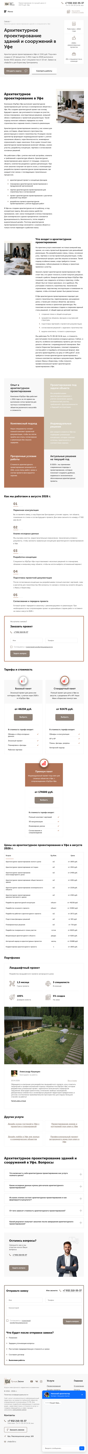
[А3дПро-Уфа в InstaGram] (41, 1381)
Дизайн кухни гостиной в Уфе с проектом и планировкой (23, 1125)
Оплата (77, 1390)
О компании (79, 1386)
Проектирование (54, 1386)
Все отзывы (72, 1081)
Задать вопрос (20, 653)
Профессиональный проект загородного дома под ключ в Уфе (64, 1139)
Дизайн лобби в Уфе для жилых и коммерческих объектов (23, 1137)
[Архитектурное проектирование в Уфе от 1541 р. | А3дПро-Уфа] (10, 4)
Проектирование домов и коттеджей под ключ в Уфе (64, 1125)
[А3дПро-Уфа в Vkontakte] (36, 1381)
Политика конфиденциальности (16, 1395)
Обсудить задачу (14, 71)
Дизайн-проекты (53, 1390)
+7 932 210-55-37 (74, 3)
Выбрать (23, 717)
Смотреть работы (44, 71)
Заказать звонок (17, 1430)
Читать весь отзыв (18, 1101)
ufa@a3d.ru (11, 1442)
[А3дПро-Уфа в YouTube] (31, 1381)
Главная (7, 21)
